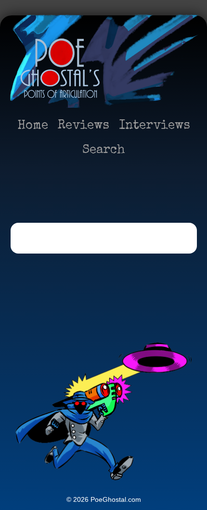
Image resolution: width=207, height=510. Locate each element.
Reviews (83, 126)
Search (103, 150)
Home (32, 126)
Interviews (154, 126)
